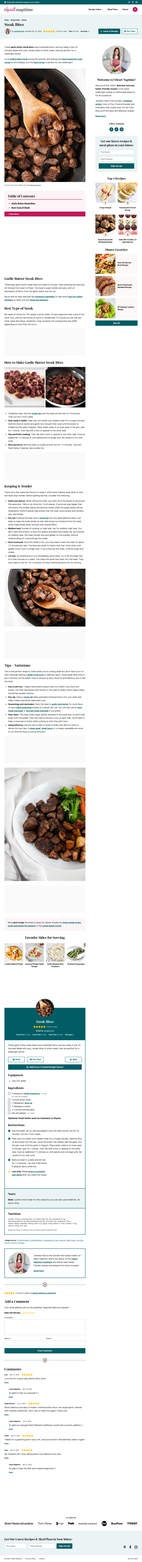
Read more (39, 1271)
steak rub (36, 413)
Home (6, 20)
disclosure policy (36, 185)
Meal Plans (112, 9)
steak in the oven (35, 675)
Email (49, 1338)
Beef (68, 1240)
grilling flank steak (19, 59)
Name (7, 1338)
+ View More (13, 214)
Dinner (24, 20)
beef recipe (39, 62)
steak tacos (47, 728)
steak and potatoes (39, 300)
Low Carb (79, 1240)
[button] (34, 1027)
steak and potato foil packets (22, 926)
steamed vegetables (45, 296)
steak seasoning (32, 1093)
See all (116, 323)
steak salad (35, 728)
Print (18, 1059)
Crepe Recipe (105, 207)
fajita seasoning (24, 707)
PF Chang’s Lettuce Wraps (126, 308)
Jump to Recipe (110, 31)
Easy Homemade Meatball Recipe (105, 240)
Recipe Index (95, 9)
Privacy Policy (30, 1559)
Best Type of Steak (21, 207)
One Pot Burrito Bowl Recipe (124, 264)
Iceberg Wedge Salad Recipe (34, 965)
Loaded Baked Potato (14, 964)
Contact (42, 1559)
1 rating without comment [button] (43, 1293)
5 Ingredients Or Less (50, 1240)
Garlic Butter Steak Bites (23, 203)
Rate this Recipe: (12, 1313)
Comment (9, 1317)
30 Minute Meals (23, 1240)
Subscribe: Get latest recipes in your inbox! (23, 2)
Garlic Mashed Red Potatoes (55, 965)
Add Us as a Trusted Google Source (46, 1067)
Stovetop (21, 1243)
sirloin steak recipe (71, 922)
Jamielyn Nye (19, 31)
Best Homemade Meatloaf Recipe (125, 286)
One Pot (7, 1243)
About (125, 9)
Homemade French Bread (127, 208)
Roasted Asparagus (76, 964)
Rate (75, 1059)
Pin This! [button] (37, 1059)
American (62, 1240)
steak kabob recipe (52, 926)
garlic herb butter (60, 704)
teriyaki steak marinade (37, 711)
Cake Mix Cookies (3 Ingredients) (128, 240)
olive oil (28, 1103)
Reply (6, 1382)
